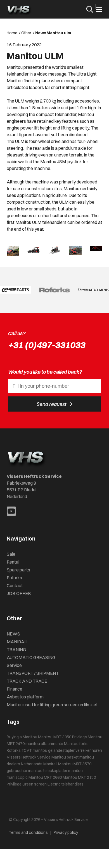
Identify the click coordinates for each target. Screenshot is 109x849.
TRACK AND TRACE (27, 681)
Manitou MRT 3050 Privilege (62, 736)
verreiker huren (88, 750)
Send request (54, 404)
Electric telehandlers (66, 784)
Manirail (50, 763)
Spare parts (18, 570)
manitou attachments (44, 743)
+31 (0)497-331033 (46, 344)
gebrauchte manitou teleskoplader (37, 770)
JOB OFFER (19, 593)
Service (14, 665)
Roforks (14, 577)
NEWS (13, 634)
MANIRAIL (17, 641)
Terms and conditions (28, 832)
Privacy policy (66, 832)
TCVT (27, 750)
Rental (13, 562)
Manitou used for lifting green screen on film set (52, 704)
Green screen (34, 784)
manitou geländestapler (54, 750)
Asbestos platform (25, 697)
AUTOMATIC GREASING (31, 657)
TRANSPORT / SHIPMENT (33, 673)
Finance (14, 689)
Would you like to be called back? (45, 372)
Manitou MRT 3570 (74, 763)
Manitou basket (65, 757)
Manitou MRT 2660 (45, 777)
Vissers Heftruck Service (29, 757)
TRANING (16, 649)
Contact (15, 585)
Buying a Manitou (22, 736)
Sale (11, 554)
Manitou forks (76, 743)
